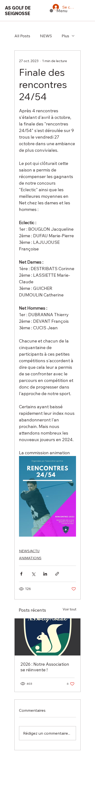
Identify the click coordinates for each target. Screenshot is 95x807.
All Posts (22, 35)
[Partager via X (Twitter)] (33, 573)
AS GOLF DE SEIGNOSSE (18, 10)
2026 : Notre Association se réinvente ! (44, 667)
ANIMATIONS (30, 558)
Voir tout (69, 609)
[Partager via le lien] (57, 573)
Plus (65, 35)
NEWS (46, 35)
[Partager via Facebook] (21, 573)
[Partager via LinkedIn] (45, 573)
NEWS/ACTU (29, 551)
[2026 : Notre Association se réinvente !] (47, 636)
